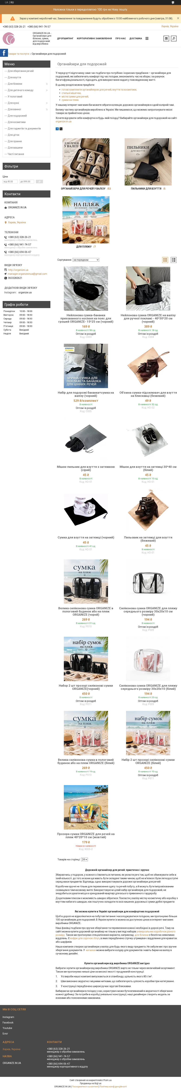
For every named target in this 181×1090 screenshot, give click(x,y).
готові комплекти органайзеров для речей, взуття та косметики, (99, 89)
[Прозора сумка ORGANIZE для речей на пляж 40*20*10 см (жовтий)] (86, 807)
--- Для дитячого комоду (19, 90)
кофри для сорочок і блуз (85, 938)
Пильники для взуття (146, 188)
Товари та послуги (18, 53)
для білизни (141, 934)
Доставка (135, 38)
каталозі (91, 950)
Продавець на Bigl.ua (90, 1083)
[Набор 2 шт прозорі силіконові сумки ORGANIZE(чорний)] (86, 659)
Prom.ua (107, 1080)
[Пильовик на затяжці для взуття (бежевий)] (148, 511)
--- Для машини (14, 147)
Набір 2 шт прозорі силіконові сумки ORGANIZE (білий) (148, 761)
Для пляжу (84, 246)
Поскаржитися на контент (85, 1086)
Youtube (7, 1028)
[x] (61, 129)
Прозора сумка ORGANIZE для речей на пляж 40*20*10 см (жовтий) (86, 835)
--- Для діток (12, 134)
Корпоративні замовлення (94, 38)
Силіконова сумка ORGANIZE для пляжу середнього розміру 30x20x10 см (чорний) (148, 611)
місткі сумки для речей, (75, 96)
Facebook (8, 1022)
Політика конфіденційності (113, 1086)
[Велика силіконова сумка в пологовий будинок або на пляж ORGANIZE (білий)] (86, 733)
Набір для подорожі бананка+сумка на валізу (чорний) (86, 394)
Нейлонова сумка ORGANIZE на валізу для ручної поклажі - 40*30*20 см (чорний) (148, 318)
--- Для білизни (13, 83)
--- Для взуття (13, 77)
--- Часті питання (14, 154)
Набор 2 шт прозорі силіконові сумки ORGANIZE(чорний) (86, 687)
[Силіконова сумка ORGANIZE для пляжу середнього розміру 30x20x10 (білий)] (148, 659)
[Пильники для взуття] (148, 161)
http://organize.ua (18, 270)
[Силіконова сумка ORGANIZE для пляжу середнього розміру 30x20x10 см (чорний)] (148, 581)
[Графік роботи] (166, 38)
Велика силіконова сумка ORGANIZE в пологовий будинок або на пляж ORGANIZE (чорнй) (85, 611)
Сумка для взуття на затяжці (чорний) (86, 537)
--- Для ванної (13, 109)
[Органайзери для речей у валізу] (86, 161)
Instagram (8, 1017)
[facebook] (57, 129)
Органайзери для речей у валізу (83, 188)
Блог (5, 1033)
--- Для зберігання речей (19, 71)
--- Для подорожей (16, 115)
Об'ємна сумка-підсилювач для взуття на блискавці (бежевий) (148, 394)
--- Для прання (13, 141)
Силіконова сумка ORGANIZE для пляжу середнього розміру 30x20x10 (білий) (148, 687)
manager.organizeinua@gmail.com (27, 273)
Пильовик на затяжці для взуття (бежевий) (148, 539)
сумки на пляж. (70, 99)
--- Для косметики (15, 122)
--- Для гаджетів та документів (23, 128)
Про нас (120, 38)
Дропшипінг (65, 38)
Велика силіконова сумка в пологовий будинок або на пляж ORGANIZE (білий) (85, 761)
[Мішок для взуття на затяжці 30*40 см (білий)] (148, 440)
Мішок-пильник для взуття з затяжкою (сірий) (86, 468)
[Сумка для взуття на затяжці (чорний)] (86, 511)
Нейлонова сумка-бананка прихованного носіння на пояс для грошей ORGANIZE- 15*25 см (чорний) (85, 318)
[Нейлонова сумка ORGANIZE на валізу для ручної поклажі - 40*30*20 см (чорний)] (148, 288)
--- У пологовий (13, 96)
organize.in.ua (63, 121)
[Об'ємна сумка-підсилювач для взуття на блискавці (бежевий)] (148, 366)
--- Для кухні (12, 103)
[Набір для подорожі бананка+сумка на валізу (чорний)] (86, 366)
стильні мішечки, (71, 93)
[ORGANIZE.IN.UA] (16, 38)
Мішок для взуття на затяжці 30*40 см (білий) (148, 468)
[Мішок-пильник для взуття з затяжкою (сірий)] (86, 440)
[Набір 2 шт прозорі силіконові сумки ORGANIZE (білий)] (148, 733)
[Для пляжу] (86, 219)
